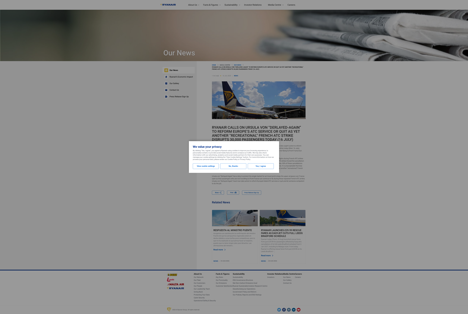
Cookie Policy (233, 159)
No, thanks (233, 166)
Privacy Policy (245, 159)
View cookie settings (206, 166)
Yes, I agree (261, 166)
